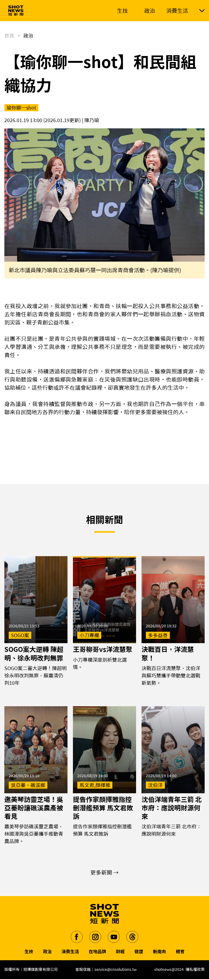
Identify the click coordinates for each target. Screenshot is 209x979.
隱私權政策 (195, 969)
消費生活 (70, 951)
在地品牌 (97, 951)
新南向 (159, 951)
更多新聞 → (104, 872)
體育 (180, 951)
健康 (138, 951)
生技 (28, 951)
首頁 (9, 35)
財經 (120, 951)
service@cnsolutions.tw (115, 969)
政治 (47, 951)
